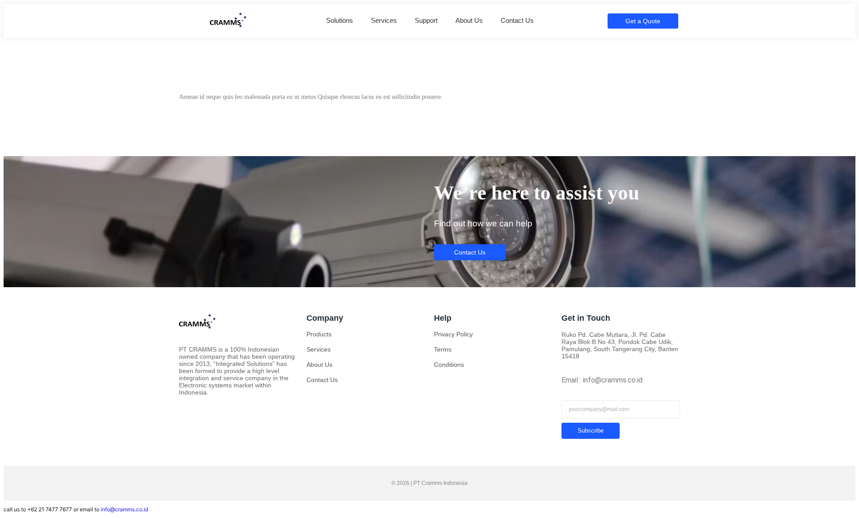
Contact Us (517, 20)
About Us (469, 20)
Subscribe (591, 430)
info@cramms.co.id (124, 509)
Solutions (339, 20)
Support (426, 20)
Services (384, 20)
